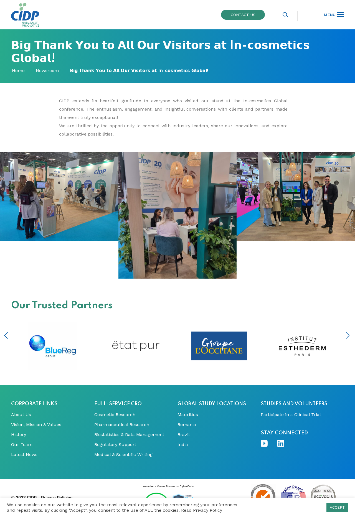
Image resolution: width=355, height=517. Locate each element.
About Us (21, 414)
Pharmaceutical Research (121, 424)
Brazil (184, 434)
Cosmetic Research (114, 414)
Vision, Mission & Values (36, 424)
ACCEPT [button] (337, 507)
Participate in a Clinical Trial (291, 414)
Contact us (243, 14)
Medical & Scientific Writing (123, 454)
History (18, 434)
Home (18, 70)
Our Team (21, 444)
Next (347, 335)
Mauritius (188, 414)
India (183, 444)
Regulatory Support (115, 444)
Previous (6, 335)
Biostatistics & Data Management (129, 434)
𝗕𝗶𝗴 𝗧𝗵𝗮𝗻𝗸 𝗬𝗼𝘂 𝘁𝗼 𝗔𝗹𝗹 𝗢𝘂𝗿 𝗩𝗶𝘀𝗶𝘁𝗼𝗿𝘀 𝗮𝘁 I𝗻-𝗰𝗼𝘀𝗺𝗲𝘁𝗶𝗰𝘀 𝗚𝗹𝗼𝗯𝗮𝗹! (139, 70)
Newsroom (47, 70)
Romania (187, 424)
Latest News (24, 454)
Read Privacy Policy (201, 510)
